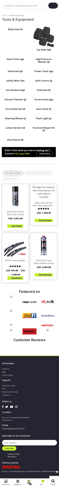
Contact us (6, 395)
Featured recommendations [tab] (38, 173)
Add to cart (16, 207)
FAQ (3, 389)
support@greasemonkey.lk (13, 429)
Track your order (8, 386)
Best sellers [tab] (10, 178)
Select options (16, 258)
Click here (44, 154)
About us (5, 369)
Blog (4, 372)
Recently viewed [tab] (13, 173)
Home (4, 15)
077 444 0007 (22, 153)
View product (15, 212)
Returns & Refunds (9, 392)
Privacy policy (7, 375)
